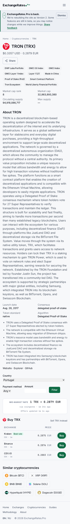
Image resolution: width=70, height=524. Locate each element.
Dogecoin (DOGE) (52, 492)
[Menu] (64, 5)
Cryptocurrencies (20, 38)
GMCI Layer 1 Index (14, 73)
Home (5, 38)
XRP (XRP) (41, 475)
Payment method (12, 386)
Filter (54, 389)
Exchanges (18, 507)
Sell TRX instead (58, 420)
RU (9, 518)
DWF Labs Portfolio (14, 68)
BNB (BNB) (16, 484)
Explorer (18, 368)
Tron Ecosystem (12, 84)
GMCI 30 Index (36, 68)
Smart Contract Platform (42, 79)
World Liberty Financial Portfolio (41, 84)
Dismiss (62, 15)
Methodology (10, 512)
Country (7, 375)
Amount (28, 386)
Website (7, 368)
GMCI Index (54, 68)
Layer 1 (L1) (34, 73)
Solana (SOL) (40, 484)
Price (48, 427)
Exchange (10, 427)
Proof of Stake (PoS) (15, 79)
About (23, 512)
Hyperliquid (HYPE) (20, 492)
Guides (53, 507)
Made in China (52, 73)
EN (4, 518)
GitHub (29, 368)
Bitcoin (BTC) (17, 475)
